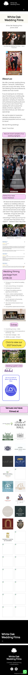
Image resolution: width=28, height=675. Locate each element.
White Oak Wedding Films (11, 635)
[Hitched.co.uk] (8, 372)
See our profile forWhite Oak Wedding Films (11, 379)
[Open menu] (24, 10)
